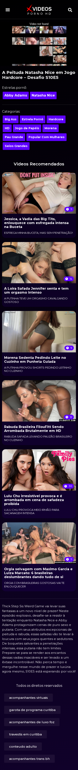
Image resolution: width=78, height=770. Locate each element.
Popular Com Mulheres (46, 137)
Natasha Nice (43, 95)
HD (7, 128)
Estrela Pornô (32, 119)
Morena (51, 128)
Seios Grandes (16, 146)
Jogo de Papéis (27, 128)
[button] (7, 9)
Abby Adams (15, 95)
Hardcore (56, 119)
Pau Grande (14, 137)
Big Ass (10, 119)
